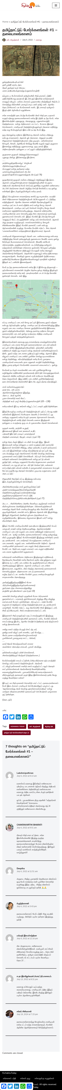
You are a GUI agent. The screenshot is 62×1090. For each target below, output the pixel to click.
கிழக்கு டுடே (49, 726)
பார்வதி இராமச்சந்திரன (27, 935)
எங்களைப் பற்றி (9, 1078)
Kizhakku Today (18, 726)
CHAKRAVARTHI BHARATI (29, 825)
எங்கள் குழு (25, 1078)
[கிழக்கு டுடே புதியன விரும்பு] (31, 5)
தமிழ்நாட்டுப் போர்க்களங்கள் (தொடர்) (16, 733)
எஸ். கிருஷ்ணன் (13, 40)
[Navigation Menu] (56, 5)
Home (5, 21)
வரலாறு (39, 40)
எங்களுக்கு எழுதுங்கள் (44, 1078)
